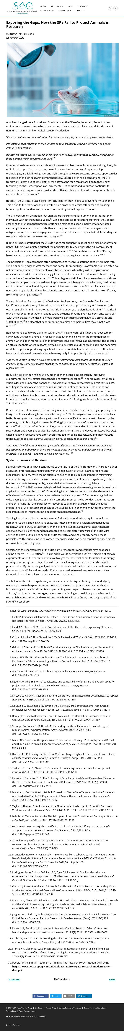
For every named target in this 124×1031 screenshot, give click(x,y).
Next (112, 979)
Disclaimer (39, 1008)
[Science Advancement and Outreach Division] (22, 8)
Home (43, 6)
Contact (80, 10)
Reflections (65, 10)
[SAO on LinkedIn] (115, 8)
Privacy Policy (51, 1008)
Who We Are (57, 6)
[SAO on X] (110, 8)
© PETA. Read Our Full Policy (19, 1008)
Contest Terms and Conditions (70, 1008)
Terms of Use (11, 1011)
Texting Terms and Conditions (95, 1008)
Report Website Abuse (27, 1011)
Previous (14, 979)
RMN (70, 6)
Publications (47, 10)
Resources (82, 6)
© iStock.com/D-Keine (111, 116)
